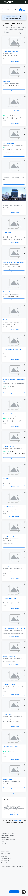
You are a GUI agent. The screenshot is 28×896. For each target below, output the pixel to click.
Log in (7, 16)
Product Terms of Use (6, 858)
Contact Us (3, 849)
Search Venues (7, 6)
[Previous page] (3, 794)
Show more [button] (13, 814)
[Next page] (25, 794)
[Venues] (25, 2)
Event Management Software (7, 833)
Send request (17, 820)
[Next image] (24, 43)
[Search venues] (20, 9)
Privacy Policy (4, 856)
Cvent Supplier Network (6, 828)
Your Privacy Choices (5, 853)
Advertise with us (5, 862)
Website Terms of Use (6, 860)
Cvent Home (3, 847)
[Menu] (1, 2)
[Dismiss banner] (24, 17)
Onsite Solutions (4, 830)
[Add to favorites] (25, 37)
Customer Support (5, 851)
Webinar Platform (5, 843)
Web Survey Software (6, 841)
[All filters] (24, 9)
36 (21, 793)
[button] (10, 56)
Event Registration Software (7, 835)
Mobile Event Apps (5, 837)
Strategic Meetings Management (8, 839)
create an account (15, 16)
